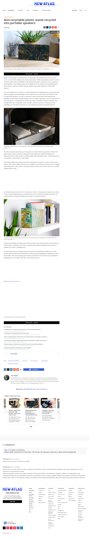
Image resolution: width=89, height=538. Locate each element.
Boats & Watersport (50, 501)
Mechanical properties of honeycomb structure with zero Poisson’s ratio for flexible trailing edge (23, 344)
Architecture (41, 490)
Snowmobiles (51, 526)
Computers (60, 492)
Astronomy (80, 494)
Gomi (11, 281)
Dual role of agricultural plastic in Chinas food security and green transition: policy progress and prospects (25, 336)
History (59, 500)
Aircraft (70, 490)
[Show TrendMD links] (58, 353)
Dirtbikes (50, 508)
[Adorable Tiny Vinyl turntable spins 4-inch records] (48, 403)
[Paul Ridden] (6, 377)
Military (40, 498)
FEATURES (31, 497)
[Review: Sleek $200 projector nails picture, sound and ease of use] (15, 403)
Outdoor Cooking (52, 515)
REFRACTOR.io (81, 488)
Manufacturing (42, 494)
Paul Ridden (14, 375)
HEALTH (80, 502)
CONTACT (31, 508)
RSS (30, 510)
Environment (81, 498)
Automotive (71, 492)
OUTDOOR (20, 10)
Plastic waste (34, 360)
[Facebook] (44, 27)
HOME (4, 10)
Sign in (6, 450)
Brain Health (81, 506)
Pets (59, 508)
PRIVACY (31, 505)
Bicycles (70, 494)
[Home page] (44, 4)
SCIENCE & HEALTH (46, 10)
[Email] (58, 27)
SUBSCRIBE (74, 10)
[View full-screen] (58, 32)
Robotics (40, 500)
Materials (41, 496)
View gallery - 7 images (31, 74)
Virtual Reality (61, 516)
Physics (79, 500)
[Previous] (6, 411)
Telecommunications (62, 514)
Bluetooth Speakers (13, 363)
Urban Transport (72, 500)
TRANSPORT (35, 10)
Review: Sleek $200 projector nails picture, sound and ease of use (14, 412)
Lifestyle (59, 504)
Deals (59, 518)
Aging (79, 504)
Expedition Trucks (52, 510)
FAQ (30, 512)
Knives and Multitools (50, 512)
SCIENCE (80, 490)
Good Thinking (61, 498)
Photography (60, 510)
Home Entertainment (8, 17)
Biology (79, 496)
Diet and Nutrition (82, 508)
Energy (40, 492)
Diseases (80, 514)
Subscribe (12, 501)
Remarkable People (62, 512)
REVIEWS (31, 499)
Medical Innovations (80, 516)
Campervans (51, 503)
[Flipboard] (56, 27)
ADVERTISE (31, 501)
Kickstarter (16, 281)
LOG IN (80, 10)
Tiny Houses (51, 496)
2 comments (35, 369)
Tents (49, 528)
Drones (59, 496)
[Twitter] (47, 27)
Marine (70, 496)
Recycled (25, 360)
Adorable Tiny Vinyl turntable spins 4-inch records (48, 411)
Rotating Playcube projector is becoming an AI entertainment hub (31, 412)
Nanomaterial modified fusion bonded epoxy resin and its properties (17, 347)
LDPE (31, 98)
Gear (49, 490)
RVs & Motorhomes (51, 520)
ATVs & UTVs (51, 498)
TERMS (30, 503)
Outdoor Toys (51, 494)
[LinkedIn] (50, 27)
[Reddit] (53, 27)
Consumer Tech (61, 494)
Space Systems (42, 502)
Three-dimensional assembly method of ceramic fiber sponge (16, 333)
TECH (27, 10)
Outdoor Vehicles (52, 492)
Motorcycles (71, 498)
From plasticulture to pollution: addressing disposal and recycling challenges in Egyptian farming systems (25, 340)
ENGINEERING (11, 10)
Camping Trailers (52, 505)
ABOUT (30, 492)
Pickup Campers (51, 517)
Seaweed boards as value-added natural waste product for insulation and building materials (22, 329)
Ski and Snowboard (50, 523)
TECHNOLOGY (61, 488)
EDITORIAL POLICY (31, 495)
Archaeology (81, 492)
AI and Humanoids (62, 490)
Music (59, 506)
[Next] (57, 411)
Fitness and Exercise (80, 511)
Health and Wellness (80, 520)
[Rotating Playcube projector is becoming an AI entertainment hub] (31, 403)
